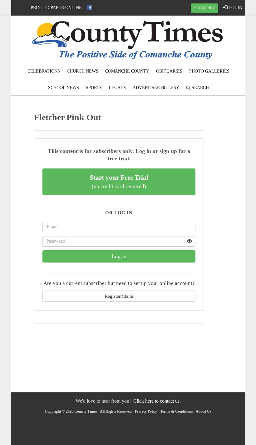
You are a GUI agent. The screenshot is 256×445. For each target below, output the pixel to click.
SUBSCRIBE (204, 8)
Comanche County (127, 71)
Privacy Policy (146, 411)
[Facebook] (89, 7)
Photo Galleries (209, 71)
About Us (203, 411)
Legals (117, 87)
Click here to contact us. (157, 401)
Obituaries (169, 71)
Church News (82, 71)
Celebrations (43, 71)
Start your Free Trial (119, 181)
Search (199, 87)
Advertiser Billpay (156, 87)
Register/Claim (119, 296)
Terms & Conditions (176, 411)
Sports (94, 87)
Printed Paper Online (56, 7)
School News (63, 87)
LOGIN (234, 7)
